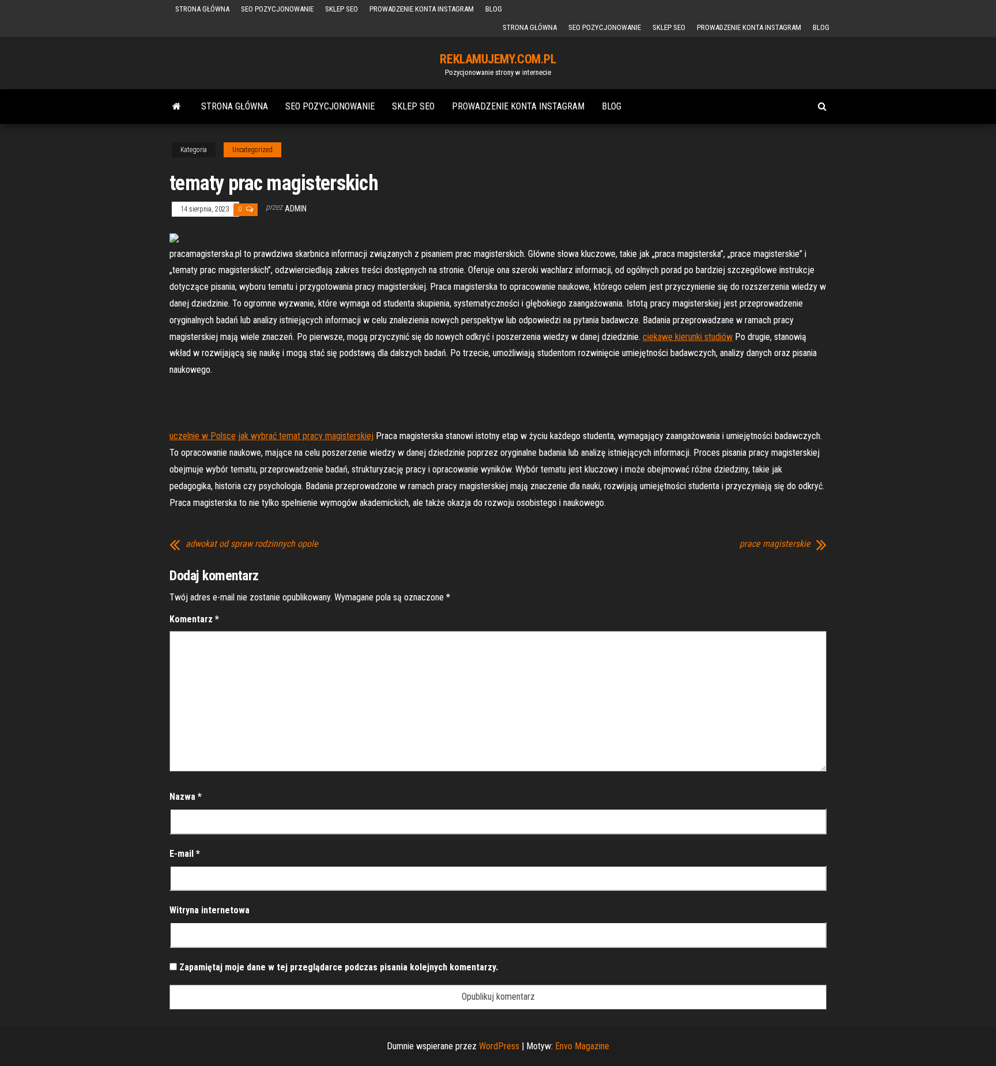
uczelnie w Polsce (202, 435)
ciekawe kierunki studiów (688, 336)
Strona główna (202, 9)
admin (296, 208)
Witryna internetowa (209, 910)
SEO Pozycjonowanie (277, 9)
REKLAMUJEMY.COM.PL (498, 59)
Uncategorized (252, 150)
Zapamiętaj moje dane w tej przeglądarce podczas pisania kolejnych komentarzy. (338, 967)
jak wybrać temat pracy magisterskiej (305, 435)
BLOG (493, 9)
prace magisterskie (775, 544)
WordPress (499, 1046)
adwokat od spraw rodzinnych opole (252, 544)
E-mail (184, 853)
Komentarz (194, 619)
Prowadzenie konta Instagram (421, 9)
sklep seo (341, 9)
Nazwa (185, 796)
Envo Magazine (582, 1046)
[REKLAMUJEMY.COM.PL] (177, 106)
